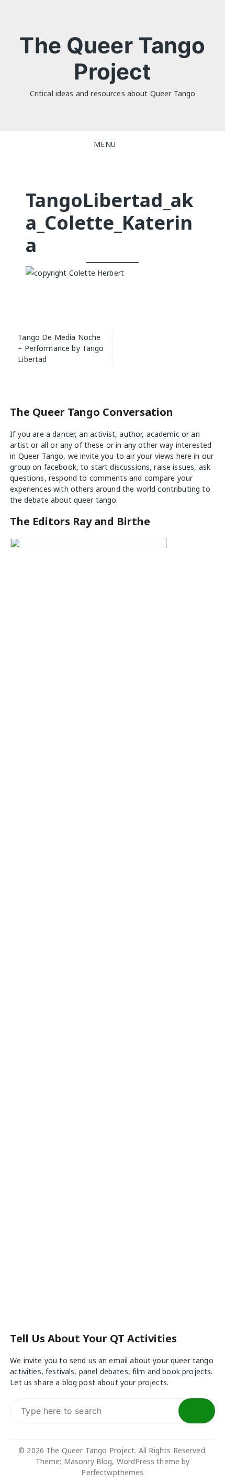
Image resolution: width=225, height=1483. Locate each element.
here (184, 456)
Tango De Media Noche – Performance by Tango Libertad (61, 348)
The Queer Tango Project (112, 58)
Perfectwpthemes (112, 1472)
